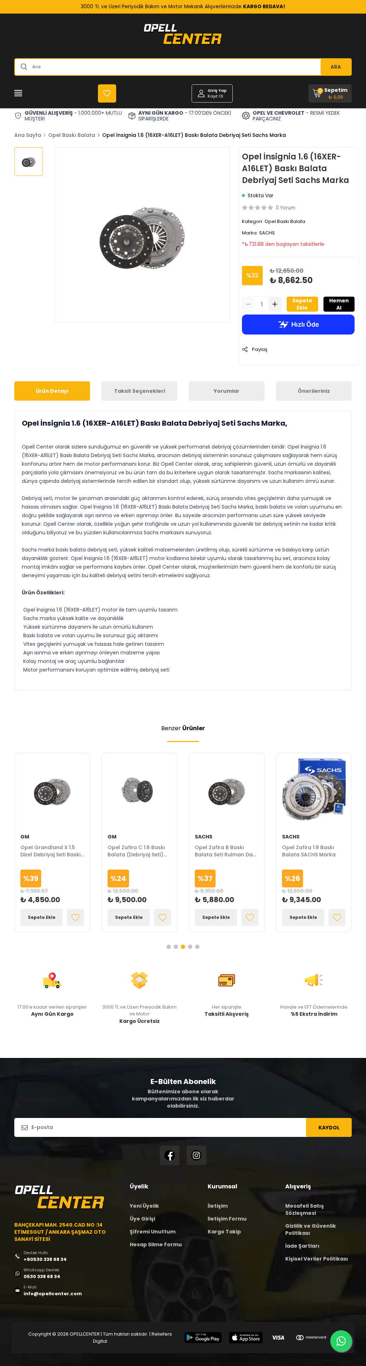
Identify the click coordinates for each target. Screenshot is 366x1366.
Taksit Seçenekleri (139, 391)
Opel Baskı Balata (71, 135)
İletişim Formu (227, 1218)
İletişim (218, 1205)
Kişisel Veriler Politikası (316, 1258)
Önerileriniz (314, 391)
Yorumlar (226, 391)
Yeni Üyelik (144, 1205)
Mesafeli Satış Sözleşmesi (304, 1209)
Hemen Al (339, 304)
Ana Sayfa (27, 135)
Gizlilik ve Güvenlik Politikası (310, 1229)
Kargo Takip (224, 1231)
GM (24, 836)
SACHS (267, 232)
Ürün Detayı (52, 391)
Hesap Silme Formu (156, 1244)
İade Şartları (302, 1245)
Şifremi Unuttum (152, 1231)
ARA (336, 66)
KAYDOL (329, 1127)
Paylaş (259, 349)
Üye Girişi (142, 1218)
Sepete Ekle (302, 304)
